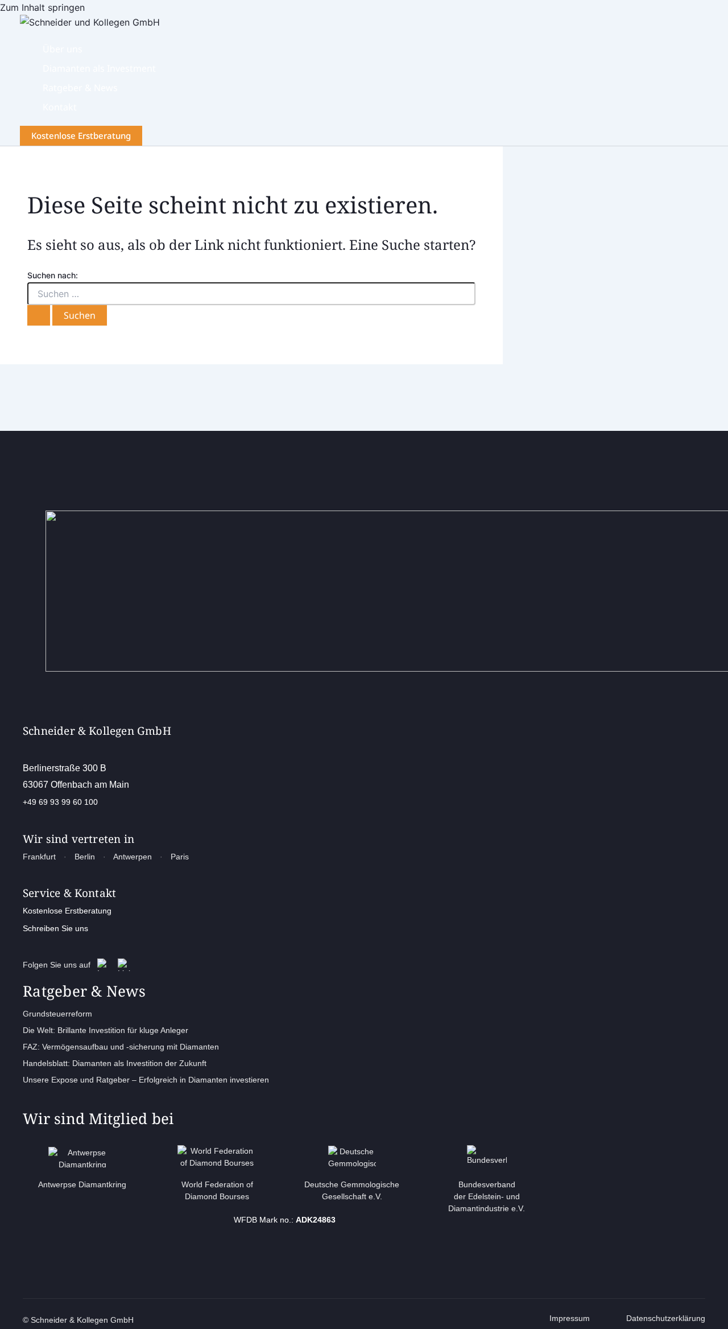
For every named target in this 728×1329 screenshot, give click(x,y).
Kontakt (60, 107)
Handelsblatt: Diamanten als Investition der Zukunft (114, 1063)
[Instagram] (103, 964)
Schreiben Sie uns (55, 928)
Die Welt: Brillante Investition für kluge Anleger (105, 1030)
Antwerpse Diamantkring (82, 1184)
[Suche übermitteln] (38, 315)
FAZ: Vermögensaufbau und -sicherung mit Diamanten (121, 1046)
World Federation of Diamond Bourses (217, 1190)
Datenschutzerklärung (665, 1318)
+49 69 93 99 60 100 (60, 802)
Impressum (569, 1318)
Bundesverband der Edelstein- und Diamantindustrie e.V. (486, 1196)
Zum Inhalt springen (42, 7)
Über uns (62, 49)
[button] (81, 136)
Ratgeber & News (80, 87)
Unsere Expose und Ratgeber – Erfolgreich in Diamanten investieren (146, 1079)
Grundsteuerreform (57, 1013)
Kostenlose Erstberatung (67, 910)
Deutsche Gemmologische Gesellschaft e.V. (351, 1190)
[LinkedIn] (124, 964)
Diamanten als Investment (99, 68)
